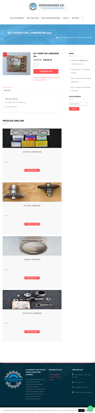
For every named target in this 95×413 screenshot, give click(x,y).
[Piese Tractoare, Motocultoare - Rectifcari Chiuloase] (47, 6)
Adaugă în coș (45, 71)
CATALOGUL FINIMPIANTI (79, 60)
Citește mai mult (32, 170)
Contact (66, 18)
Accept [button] (81, 410)
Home (60, 37)
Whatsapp (75, 18)
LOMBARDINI (67, 37)
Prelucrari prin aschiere (50, 18)
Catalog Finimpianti (17, 18)
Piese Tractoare (33, 18)
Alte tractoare (77, 64)
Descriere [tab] (7, 90)
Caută (74, 109)
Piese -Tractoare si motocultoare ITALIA (80, 89)
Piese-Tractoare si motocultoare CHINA (80, 71)
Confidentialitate (54, 374)
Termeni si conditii (54, 377)
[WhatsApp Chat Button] (90, 408)
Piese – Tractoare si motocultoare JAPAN (81, 80)
